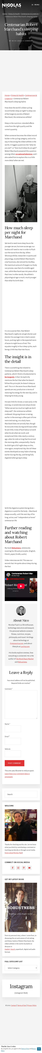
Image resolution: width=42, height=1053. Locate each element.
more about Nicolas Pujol (13, 853)
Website (7, 749)
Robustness (16, 548)
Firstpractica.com (16, 643)
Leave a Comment (25, 41)
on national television (24, 154)
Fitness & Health (14, 14)
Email (7, 736)
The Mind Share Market (25, 659)
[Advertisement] (21, 70)
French (13, 949)
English (7, 949)
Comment (8, 689)
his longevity (10, 377)
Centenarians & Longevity (30, 14)
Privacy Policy (32, 1005)
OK (39, 1049)
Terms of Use (21, 1005)
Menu (37, 5)
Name (7, 724)
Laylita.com (25, 647)
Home (4, 14)
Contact (13, 1005)
